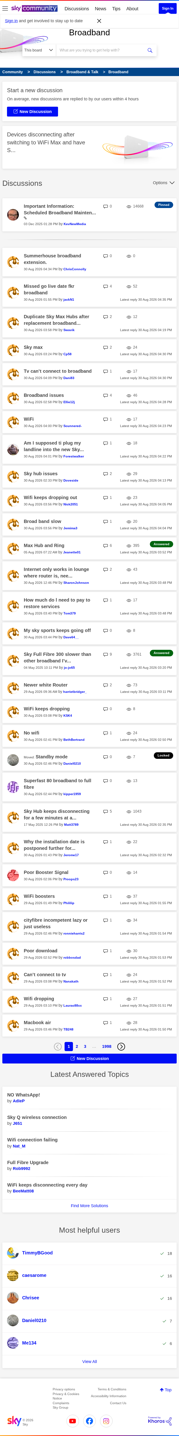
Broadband (89, 32)
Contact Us (118, 1403)
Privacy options (64, 1389)
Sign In (167, 8)
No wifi (31, 732)
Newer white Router (46, 684)
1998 (106, 1046)
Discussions (77, 8)
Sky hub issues (41, 473)
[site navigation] (5, 8)
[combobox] (101, 50)
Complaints (61, 1403)
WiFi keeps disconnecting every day (47, 1185)
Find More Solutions (89, 1205)
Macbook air (37, 1022)
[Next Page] (121, 1046)
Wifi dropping (39, 998)
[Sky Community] (34, 8)
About (132, 8)
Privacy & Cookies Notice (66, 1396)
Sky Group (60, 1407)
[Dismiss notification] (99, 21)
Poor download (40, 950)
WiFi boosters (39, 896)
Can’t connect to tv (45, 974)
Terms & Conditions (112, 1389)
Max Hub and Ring (44, 545)
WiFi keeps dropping (47, 708)
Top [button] (168, 1390)
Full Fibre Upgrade (27, 1162)
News (100, 8)
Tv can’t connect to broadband (58, 371)
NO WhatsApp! (23, 1094)
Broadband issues (44, 395)
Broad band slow (42, 521)
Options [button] (160, 182)
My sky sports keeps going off (57, 630)
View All (89, 1361)
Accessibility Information (108, 1396)
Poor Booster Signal (46, 872)
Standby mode (52, 756)
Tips (116, 8)
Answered (161, 544)
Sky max (33, 347)
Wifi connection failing (32, 1139)
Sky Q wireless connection (37, 1117)
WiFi (29, 419)
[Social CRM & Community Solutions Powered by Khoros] (160, 1421)
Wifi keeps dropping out (50, 497)
